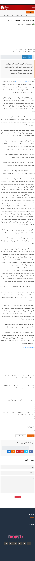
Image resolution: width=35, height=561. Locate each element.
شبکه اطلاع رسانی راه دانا (22, 81)
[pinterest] (15, 543)
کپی (30, 447)
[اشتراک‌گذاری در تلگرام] (18, 451)
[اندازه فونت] (16, 51)
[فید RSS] (13, 451)
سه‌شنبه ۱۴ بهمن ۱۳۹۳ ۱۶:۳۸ (25, 49)
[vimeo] (6, 543)
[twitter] (24, 543)
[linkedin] (20, 543)
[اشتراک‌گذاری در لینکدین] (9, 451)
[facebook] (29, 543)
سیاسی (24, 57)
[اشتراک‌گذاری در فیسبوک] (31, 451)
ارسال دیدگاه (17, 497)
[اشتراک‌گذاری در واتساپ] (22, 451)
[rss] (11, 543)
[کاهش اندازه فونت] (13, 51)
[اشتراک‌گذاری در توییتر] (26, 451)
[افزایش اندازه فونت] (18, 51)
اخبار (30, 57)
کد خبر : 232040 (27, 51)
